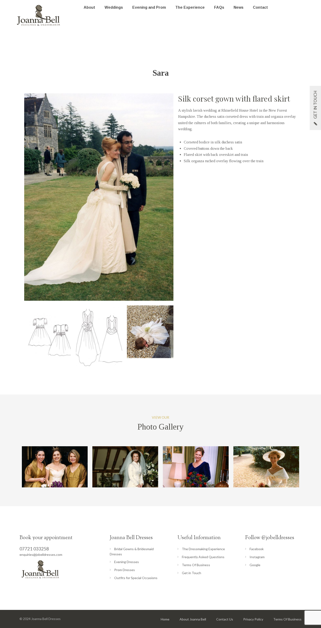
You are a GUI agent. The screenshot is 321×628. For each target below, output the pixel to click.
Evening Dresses (126, 562)
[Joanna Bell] (38, 15)
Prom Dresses (124, 570)
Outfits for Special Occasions (135, 578)
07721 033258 (34, 548)
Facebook (257, 549)
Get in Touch (191, 573)
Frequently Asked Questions (203, 557)
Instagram (257, 557)
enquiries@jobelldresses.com (41, 555)
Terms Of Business (196, 565)
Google (255, 565)
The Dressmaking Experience (203, 549)
